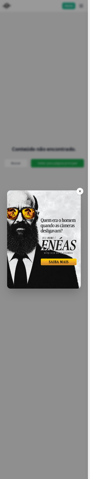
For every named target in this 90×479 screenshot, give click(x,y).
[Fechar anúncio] (80, 191)
